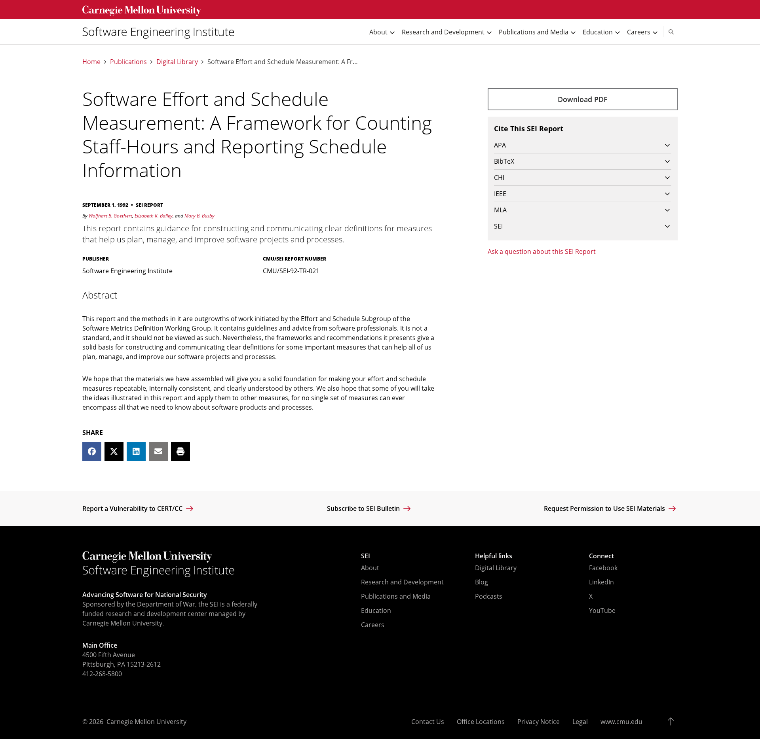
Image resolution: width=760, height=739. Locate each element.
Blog (481, 582)
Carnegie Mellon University (146, 721)
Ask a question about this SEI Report (542, 251)
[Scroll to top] (673, 721)
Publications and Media (396, 596)
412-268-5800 (102, 673)
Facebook (603, 567)
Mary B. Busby (199, 215)
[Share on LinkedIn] (136, 451)
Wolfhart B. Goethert (110, 215)
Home (91, 62)
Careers (372, 624)
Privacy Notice (538, 721)
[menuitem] (161, 32)
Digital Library (177, 62)
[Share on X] (114, 451)
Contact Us (427, 721)
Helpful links (493, 556)
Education (376, 610)
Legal (580, 721)
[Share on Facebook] (91, 451)
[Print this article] (180, 451)
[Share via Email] (158, 451)
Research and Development (402, 582)
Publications (128, 62)
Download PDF (583, 99)
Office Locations (481, 721)
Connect (601, 556)
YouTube (602, 610)
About (370, 567)
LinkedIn (601, 582)
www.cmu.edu (621, 721)
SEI (365, 556)
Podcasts (488, 596)
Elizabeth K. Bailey (154, 215)
